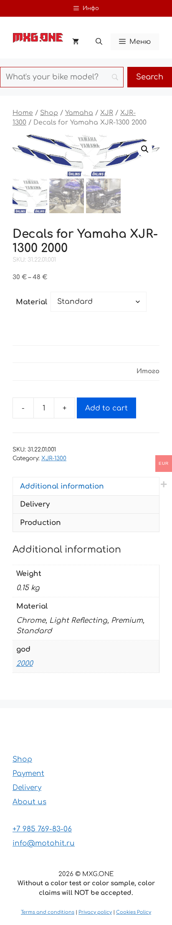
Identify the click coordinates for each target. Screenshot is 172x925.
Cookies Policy (133, 912)
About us (29, 802)
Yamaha (79, 113)
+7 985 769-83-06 (42, 829)
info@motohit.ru (44, 843)
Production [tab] (40, 523)
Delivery (27, 788)
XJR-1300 (53, 458)
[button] (99, 41)
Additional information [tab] (62, 486)
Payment (28, 773)
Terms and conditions (47, 912)
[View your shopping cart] (75, 41)
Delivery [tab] (35, 504)
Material (31, 302)
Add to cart (106, 408)
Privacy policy (95, 912)
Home (23, 113)
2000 (24, 664)
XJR (106, 113)
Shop (49, 113)
